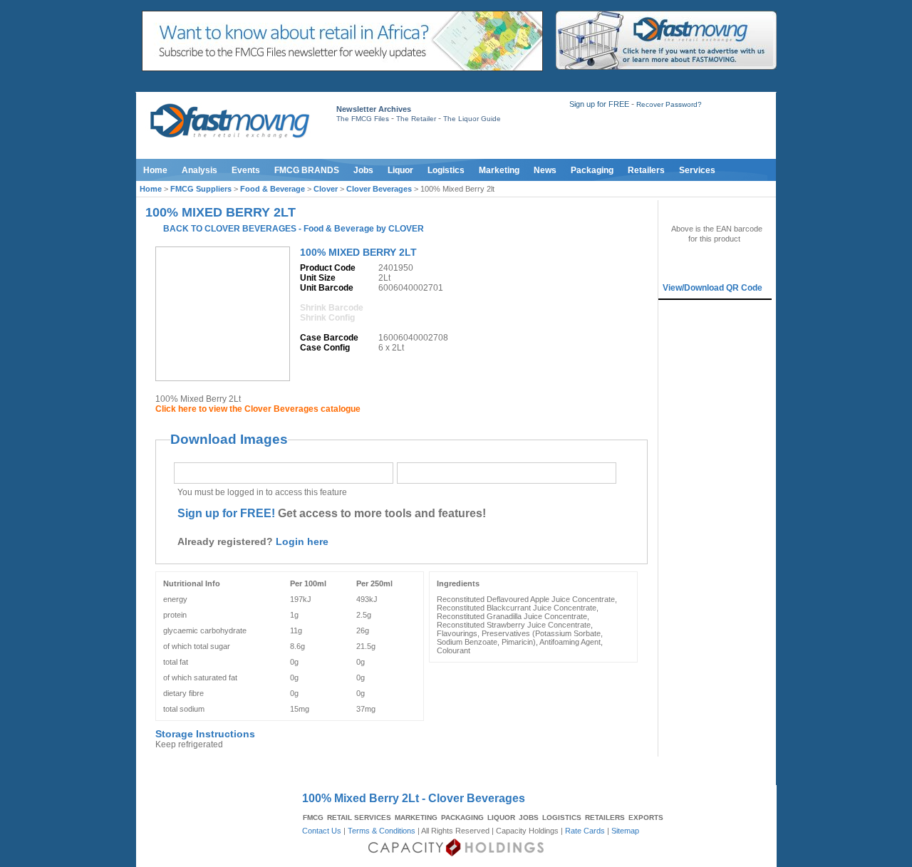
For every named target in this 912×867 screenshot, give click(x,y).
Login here (302, 541)
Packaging (592, 170)
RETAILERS (605, 817)
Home (155, 170)
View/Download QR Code (712, 288)
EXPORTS (645, 817)
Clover (326, 189)
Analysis (199, 170)
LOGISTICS (561, 817)
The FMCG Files (362, 119)
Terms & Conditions (381, 830)
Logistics (446, 170)
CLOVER (406, 229)
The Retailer (416, 119)
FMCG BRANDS (306, 170)
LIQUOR (501, 817)
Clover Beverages (379, 189)
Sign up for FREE (599, 104)
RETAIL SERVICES (359, 817)
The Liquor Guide (472, 119)
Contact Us (321, 830)
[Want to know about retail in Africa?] (342, 68)
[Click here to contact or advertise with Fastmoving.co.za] (666, 67)
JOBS (529, 817)
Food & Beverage (272, 189)
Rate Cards (585, 830)
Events (246, 170)
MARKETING (416, 817)
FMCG (313, 817)
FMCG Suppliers (201, 189)
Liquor (400, 170)
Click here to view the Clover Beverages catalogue (258, 409)
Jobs (363, 170)
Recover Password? (669, 104)
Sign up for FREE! (226, 513)
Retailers (646, 170)
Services (697, 170)
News (545, 170)
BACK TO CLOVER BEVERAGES (229, 229)
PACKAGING (462, 817)
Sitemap (625, 830)
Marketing (499, 170)
